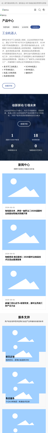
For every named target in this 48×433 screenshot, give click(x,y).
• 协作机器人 (29, 70)
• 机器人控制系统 (9, 73)
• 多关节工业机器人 (10, 66)
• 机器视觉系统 (8, 76)
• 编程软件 (28, 73)
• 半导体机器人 (8, 70)
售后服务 (10, 398)
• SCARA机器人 (30, 66)
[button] (18, 14)
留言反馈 (10, 356)
